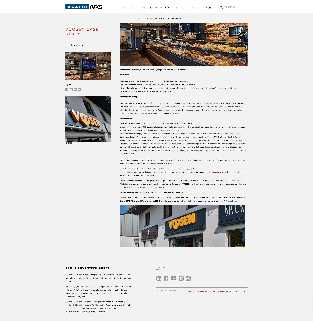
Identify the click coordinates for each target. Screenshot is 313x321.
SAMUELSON (217, 172)
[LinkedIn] (66, 90)
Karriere (197, 7)
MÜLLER (152, 103)
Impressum (202, 291)
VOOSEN (134, 81)
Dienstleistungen (150, 7)
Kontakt (211, 7)
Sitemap (190, 291)
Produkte (129, 7)
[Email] (79, 90)
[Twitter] (75, 90)
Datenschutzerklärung (221, 291)
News (184, 7)
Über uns (171, 7)
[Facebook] (71, 90)
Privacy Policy (241, 291)
